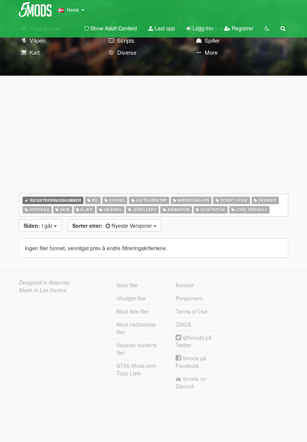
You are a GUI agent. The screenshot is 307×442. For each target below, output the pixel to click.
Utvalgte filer (131, 298)
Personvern (189, 298)
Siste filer (127, 285)
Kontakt (185, 285)
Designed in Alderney (44, 282)
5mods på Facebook (191, 361)
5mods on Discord (191, 382)
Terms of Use (191, 311)
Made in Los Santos (42, 290)
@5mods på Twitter (194, 341)
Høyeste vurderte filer (136, 348)
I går (39, 225)
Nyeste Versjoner (113, 225)
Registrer (241, 28)
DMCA (183, 324)
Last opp (164, 28)
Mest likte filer (132, 311)
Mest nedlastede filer (136, 328)
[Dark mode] (267, 28)
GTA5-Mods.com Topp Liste (136, 369)
